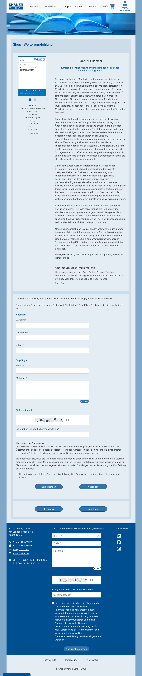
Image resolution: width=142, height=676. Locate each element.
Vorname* (21, 320)
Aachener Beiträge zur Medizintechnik (75, 267)
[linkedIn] (119, 535)
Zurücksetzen (49, 486)
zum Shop (93, 509)
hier (107, 474)
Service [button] (92, 6)
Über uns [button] (34, 6)
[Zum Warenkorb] (112, 6)
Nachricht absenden (76, 649)
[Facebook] (119, 542)
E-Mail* (20, 344)
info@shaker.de (21, 549)
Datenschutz (49, 660)
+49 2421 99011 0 (22, 541)
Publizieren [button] (51, 6)
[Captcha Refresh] (67, 420)
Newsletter (92, 660)
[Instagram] (119, 549)
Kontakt (79, 6)
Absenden (93, 486)
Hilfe (106, 6)
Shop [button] (67, 6)
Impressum (71, 660)
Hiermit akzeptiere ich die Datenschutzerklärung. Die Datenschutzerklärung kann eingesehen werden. (70, 476)
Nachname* (22, 332)
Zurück (50, 509)
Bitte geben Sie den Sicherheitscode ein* (37, 429)
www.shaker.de (21, 553)
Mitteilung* (21, 378)
